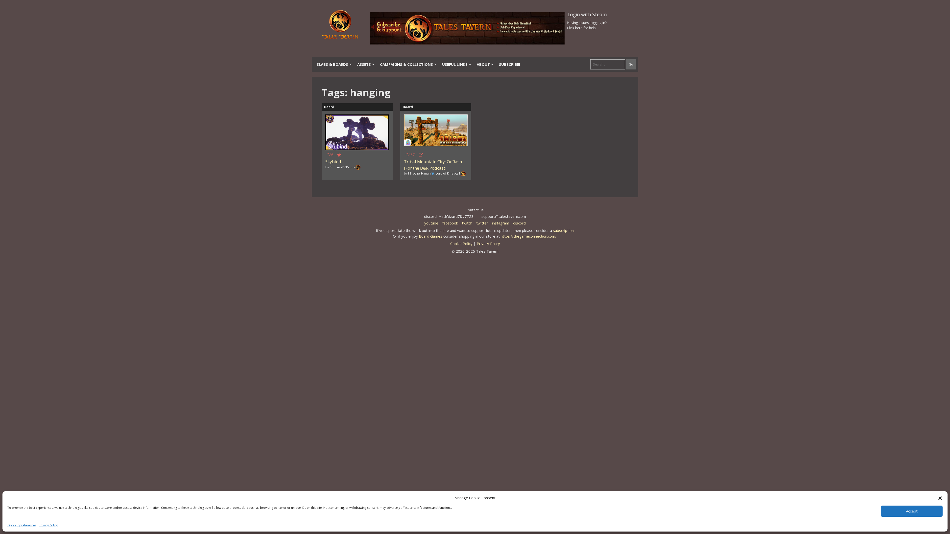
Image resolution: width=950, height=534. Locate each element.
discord (519, 223)
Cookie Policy (461, 243)
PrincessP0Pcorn (342, 167)
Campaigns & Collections (406, 64)
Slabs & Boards (332, 64)
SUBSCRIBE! (509, 64)
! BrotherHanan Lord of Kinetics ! (434, 173)
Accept (912, 511)
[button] (940, 497)
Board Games (430, 236)
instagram (500, 223)
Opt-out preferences (21, 525)
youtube (431, 223)
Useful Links (455, 64)
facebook (450, 223)
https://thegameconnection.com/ (529, 236)
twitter (482, 223)
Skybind (333, 161)
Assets (364, 64)
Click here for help (581, 27)
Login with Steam (587, 14)
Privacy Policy (48, 525)
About (483, 64)
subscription (563, 230)
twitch (467, 223)
